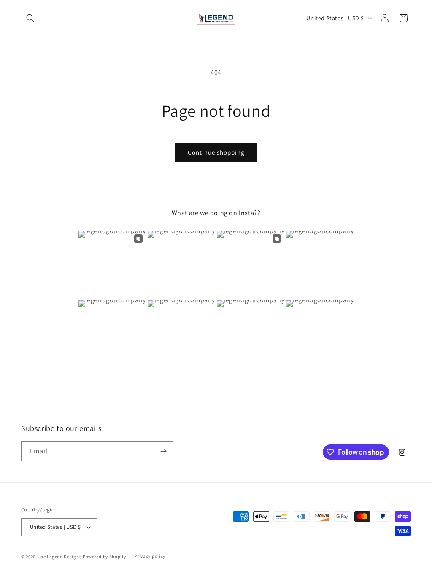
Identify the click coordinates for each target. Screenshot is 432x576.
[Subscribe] (163, 451)
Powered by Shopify (104, 557)
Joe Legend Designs (60, 557)
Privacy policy (149, 556)
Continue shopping (216, 152)
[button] (30, 18)
